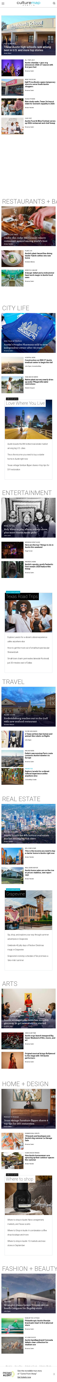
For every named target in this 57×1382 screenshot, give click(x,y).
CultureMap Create (30, 779)
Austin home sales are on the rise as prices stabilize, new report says (39, 872)
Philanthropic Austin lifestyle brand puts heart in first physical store (39, 1323)
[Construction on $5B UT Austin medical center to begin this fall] (12, 365)
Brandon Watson (9, 724)
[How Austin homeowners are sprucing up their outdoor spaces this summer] (12, 1160)
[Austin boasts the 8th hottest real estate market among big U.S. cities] (28, 824)
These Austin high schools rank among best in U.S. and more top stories (27, 48)
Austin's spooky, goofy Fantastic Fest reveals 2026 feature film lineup (39, 566)
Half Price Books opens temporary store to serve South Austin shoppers (40, 84)
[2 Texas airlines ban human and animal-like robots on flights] (12, 739)
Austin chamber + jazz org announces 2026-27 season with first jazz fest (39, 65)
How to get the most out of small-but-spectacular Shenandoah (28, 650)
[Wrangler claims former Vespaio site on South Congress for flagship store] (28, 1294)
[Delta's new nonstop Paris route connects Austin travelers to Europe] (12, 758)
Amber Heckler (29, 107)
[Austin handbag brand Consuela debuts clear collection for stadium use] (12, 1345)
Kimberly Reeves (30, 262)
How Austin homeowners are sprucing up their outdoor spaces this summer (39, 1157)
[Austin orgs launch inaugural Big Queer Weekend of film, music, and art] (12, 1040)
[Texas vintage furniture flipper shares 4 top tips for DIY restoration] (28, 1109)
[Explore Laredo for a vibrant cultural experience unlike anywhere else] (12, 776)
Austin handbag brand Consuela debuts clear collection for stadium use (39, 1342)
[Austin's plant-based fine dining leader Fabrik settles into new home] (12, 258)
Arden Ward (7, 53)
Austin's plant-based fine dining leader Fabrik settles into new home (38, 255)
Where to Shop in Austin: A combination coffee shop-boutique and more (27, 1232)
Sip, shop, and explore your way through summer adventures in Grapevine (28, 936)
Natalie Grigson (30, 388)
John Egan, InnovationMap (33, 366)
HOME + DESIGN (25, 1084)
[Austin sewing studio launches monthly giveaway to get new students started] (28, 1009)
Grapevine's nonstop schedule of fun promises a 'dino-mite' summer (27, 958)
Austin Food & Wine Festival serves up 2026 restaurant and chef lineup (40, 122)
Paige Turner (29, 551)
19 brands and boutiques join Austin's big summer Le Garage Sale (38, 1138)
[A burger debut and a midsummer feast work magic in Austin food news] (12, 278)
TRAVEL (13, 682)
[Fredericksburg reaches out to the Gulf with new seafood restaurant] (28, 707)
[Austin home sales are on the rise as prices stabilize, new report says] (12, 875)
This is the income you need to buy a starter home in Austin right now (25, 456)
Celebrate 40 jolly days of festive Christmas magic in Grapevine (25, 947)
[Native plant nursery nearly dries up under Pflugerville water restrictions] (12, 384)
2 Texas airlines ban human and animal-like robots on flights (38, 735)
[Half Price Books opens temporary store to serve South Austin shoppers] (12, 87)
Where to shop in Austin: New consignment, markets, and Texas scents (25, 1222)
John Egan (28, 740)
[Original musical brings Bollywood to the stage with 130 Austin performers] (12, 1060)
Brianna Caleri (29, 71)
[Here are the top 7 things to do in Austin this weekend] (12, 550)
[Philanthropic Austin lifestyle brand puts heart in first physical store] (12, 1325)
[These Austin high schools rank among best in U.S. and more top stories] (28, 36)
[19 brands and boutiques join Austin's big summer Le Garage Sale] (12, 1141)
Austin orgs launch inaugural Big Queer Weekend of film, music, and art (40, 1038)
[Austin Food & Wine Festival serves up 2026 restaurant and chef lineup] (12, 126)
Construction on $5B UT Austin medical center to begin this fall (39, 361)
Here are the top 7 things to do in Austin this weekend (39, 546)
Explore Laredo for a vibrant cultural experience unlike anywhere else (27, 639)
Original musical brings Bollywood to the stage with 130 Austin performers (40, 1055)
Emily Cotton (8, 1126)
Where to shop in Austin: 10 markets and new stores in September (26, 1243)
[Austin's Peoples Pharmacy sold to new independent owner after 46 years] (28, 333)
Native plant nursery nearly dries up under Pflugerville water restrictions (39, 382)
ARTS (9, 983)
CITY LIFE (15, 308)
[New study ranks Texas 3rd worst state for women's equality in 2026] (12, 106)
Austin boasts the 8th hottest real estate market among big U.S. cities (27, 446)
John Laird (7, 535)
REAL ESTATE (21, 799)
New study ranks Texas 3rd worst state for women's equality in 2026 (39, 102)
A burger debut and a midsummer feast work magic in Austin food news (39, 275)
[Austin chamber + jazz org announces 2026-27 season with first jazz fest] (12, 67)
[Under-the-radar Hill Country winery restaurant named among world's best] (28, 227)
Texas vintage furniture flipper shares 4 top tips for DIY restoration (28, 467)
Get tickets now (24, 1377)
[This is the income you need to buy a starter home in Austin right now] (12, 856)
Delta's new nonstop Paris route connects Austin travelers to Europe (39, 755)
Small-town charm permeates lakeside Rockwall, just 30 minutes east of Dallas (28, 660)
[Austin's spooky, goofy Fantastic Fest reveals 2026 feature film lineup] (12, 569)
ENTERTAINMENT (27, 493)
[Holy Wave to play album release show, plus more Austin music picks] (28, 518)
